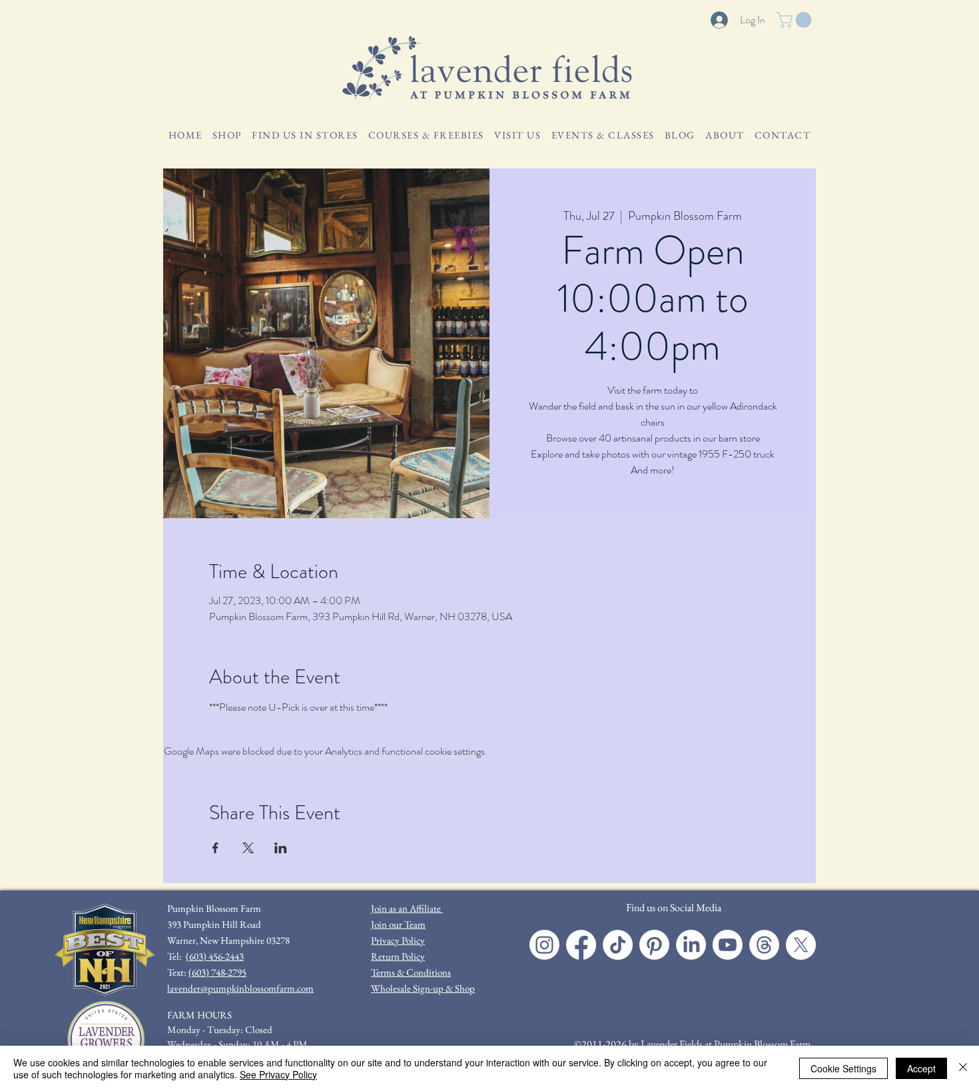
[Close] (963, 1068)
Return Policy (398, 956)
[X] (801, 945)
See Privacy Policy (278, 1074)
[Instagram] (544, 945)
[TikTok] (618, 945)
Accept (921, 1068)
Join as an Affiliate (407, 908)
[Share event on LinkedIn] (280, 848)
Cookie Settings (843, 1068)
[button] (796, 20)
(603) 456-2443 (215, 956)
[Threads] (764, 945)
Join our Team (398, 924)
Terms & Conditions (411, 972)
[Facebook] (581, 945)
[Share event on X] (248, 848)
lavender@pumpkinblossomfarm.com (240, 988)
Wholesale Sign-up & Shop (423, 988)
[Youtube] (728, 945)
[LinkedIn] (691, 945)
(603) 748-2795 (217, 972)
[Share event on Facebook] (215, 848)
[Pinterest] (654, 945)
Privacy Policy (398, 940)
